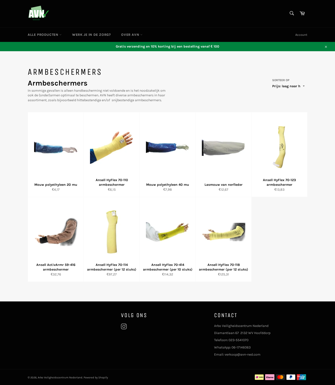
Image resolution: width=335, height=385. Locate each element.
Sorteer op (280, 80)
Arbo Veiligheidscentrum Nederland (60, 377)
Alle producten (43, 35)
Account (301, 35)
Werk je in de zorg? (91, 35)
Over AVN (130, 35)
